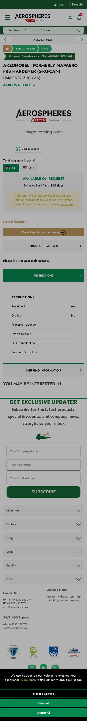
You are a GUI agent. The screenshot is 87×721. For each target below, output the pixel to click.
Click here (28, 679)
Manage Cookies (43, 694)
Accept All (43, 713)
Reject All (43, 703)
